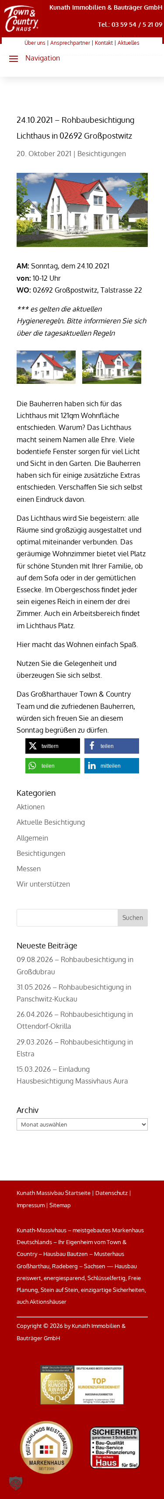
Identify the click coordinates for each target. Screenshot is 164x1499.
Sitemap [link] (60, 1205)
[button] (31, 58)
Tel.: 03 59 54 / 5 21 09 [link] (130, 24)
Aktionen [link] (31, 806)
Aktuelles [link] (129, 42)
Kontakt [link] (104, 42)
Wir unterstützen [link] (43, 884)
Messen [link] (29, 868)
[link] (22, 32)
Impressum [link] (31, 1205)
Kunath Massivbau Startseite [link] (54, 1192)
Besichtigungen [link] (101, 153)
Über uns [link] (34, 42)
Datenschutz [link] (111, 1192)
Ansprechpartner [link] (70, 42)
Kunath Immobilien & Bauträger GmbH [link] (105, 7)
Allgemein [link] (32, 838)
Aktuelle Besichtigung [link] (51, 822)
